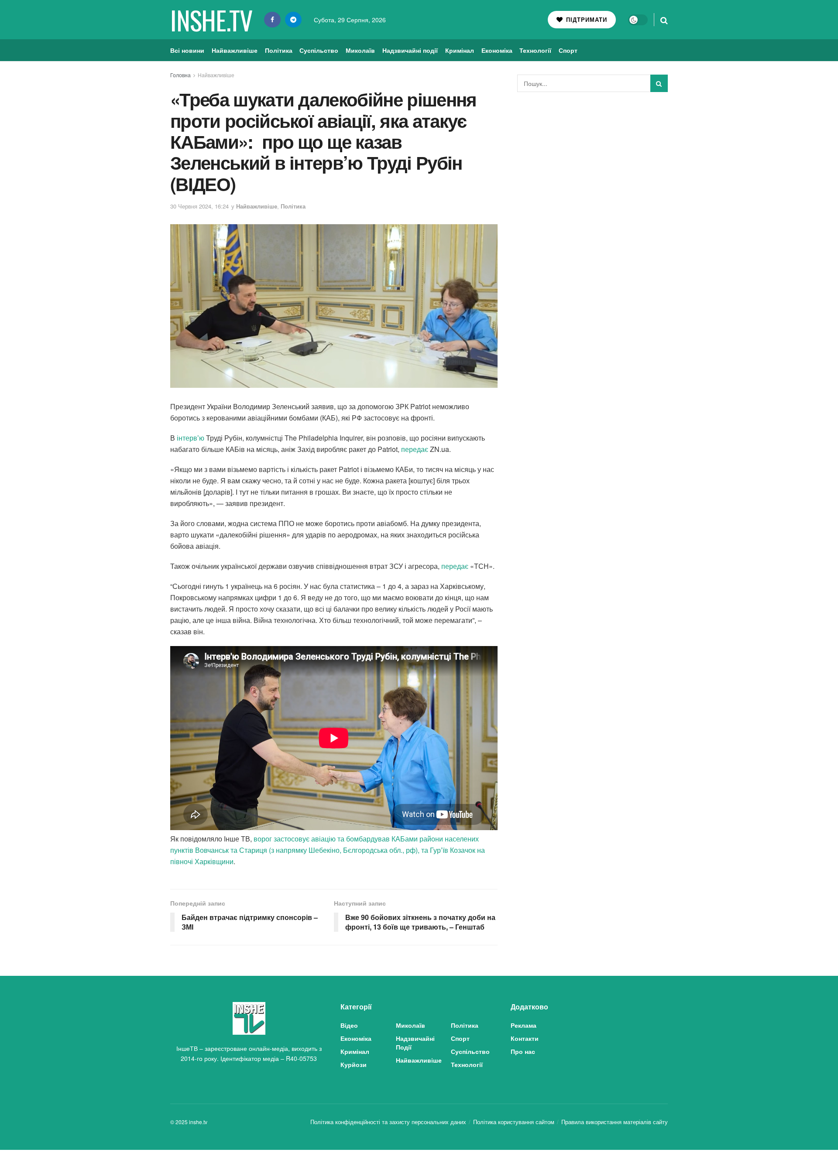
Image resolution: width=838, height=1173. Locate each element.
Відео (349, 1025)
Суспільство (318, 50)
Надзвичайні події (410, 50)
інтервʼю (190, 438)
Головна (180, 75)
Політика (278, 50)
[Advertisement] (592, 164)
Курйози (353, 1064)
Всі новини (187, 50)
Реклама (523, 1025)
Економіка (496, 50)
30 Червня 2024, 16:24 (199, 206)
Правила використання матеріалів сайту (614, 1122)
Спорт (568, 50)
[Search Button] (664, 20)
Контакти (525, 1038)
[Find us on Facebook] (272, 19)
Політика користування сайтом (513, 1122)
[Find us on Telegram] (293, 19)
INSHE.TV (211, 20)
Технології (535, 50)
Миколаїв (360, 50)
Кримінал (459, 50)
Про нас (523, 1051)
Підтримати (585, 19)
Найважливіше (235, 50)
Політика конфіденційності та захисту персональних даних (388, 1122)
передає (414, 449)
